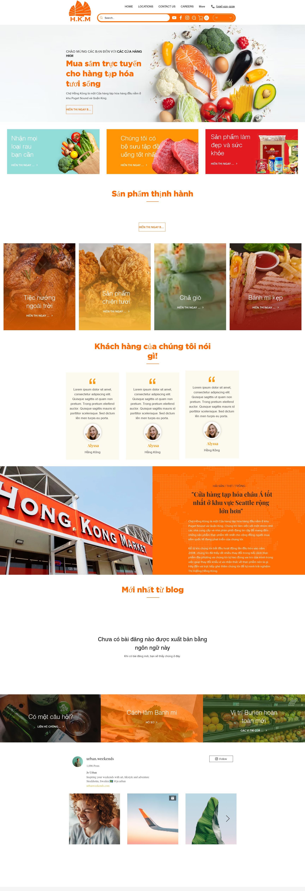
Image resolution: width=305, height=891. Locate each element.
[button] (167, 6)
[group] (152, 210)
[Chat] (194, 17)
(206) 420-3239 (225, 6)
